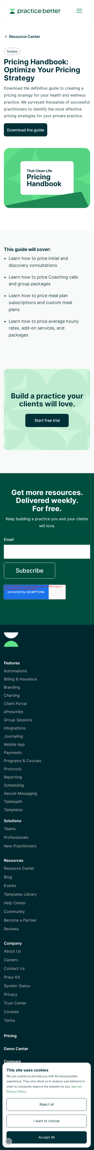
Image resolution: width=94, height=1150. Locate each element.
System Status (17, 985)
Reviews (11, 928)
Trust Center (15, 1003)
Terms (9, 1020)
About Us (12, 951)
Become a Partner (20, 920)
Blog (8, 877)
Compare (12, 1061)
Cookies (11, 1011)
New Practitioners (20, 846)
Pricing (10, 1035)
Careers (11, 959)
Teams (10, 828)
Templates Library (20, 894)
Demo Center (16, 1048)
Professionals (16, 837)
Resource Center (19, 868)
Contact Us (14, 968)
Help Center (15, 902)
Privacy (10, 994)
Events (10, 885)
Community (14, 911)
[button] (79, 11)
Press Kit (12, 977)
